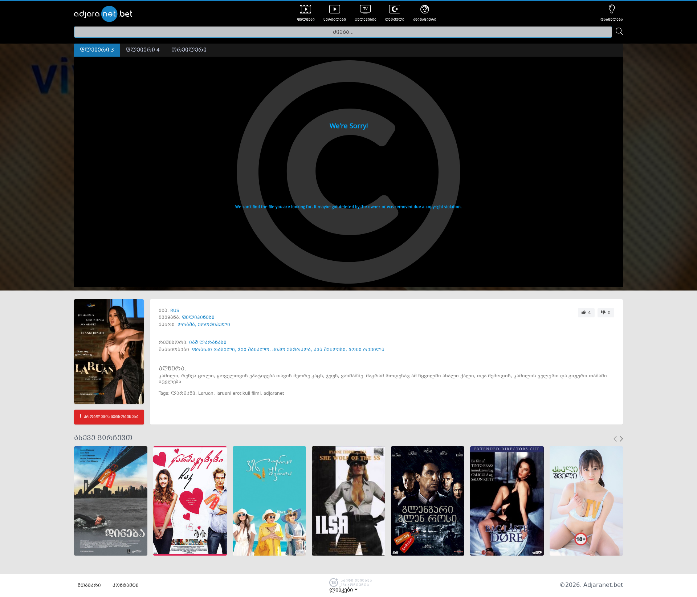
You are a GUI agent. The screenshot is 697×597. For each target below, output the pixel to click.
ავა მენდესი (330, 350)
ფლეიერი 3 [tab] (97, 50)
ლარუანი (183, 393)
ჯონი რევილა (366, 350)
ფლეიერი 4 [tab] (143, 50)
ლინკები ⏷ (343, 590)
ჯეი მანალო (253, 350)
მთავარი (89, 585)
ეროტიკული (214, 325)
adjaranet (274, 393)
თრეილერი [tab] (189, 50)
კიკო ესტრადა (291, 350)
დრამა (186, 325)
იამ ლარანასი (208, 343)
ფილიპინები (198, 317)
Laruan (205, 393)
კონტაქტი (126, 585)
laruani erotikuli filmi (238, 393)
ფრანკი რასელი (213, 350)
